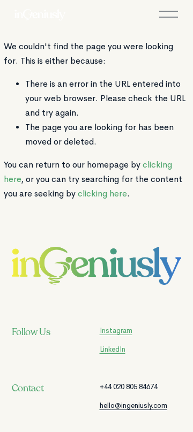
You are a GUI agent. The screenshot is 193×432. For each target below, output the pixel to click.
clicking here (102, 193)
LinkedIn (112, 349)
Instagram (116, 330)
